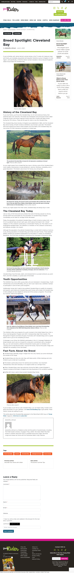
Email (5, 507)
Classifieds (18, 1)
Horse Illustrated (25, 557)
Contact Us (31, 1)
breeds (17, 453)
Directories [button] (25, 1)
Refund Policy (36, 559)
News (36, 1)
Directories (24, 550)
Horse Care (33, 20)
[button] (69, 1)
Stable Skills (7, 20)
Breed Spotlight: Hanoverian (61, 44)
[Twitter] (6, 438)
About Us (35, 547)
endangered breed (36, 453)
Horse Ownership (54, 20)
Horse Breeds (24, 20)
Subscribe (60, 11)
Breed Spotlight (8, 453)
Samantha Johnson (10, 48)
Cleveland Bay (25, 453)
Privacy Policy (36, 555)
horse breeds (47, 453)
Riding (39, 20)
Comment (6, 484)
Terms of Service (36, 554)
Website (5, 513)
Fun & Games (15, 20)
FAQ (33, 557)
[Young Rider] (11, 9)
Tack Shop (13, 1)
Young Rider (17, 33)
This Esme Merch (65, 20)
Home (5, 29)
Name (5, 502)
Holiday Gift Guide (5, 1)
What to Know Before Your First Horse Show (62, 79)
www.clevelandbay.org (33, 409)
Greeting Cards (42, 1)
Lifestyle (45, 20)
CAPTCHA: (6, 523)
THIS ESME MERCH (60, 14)
